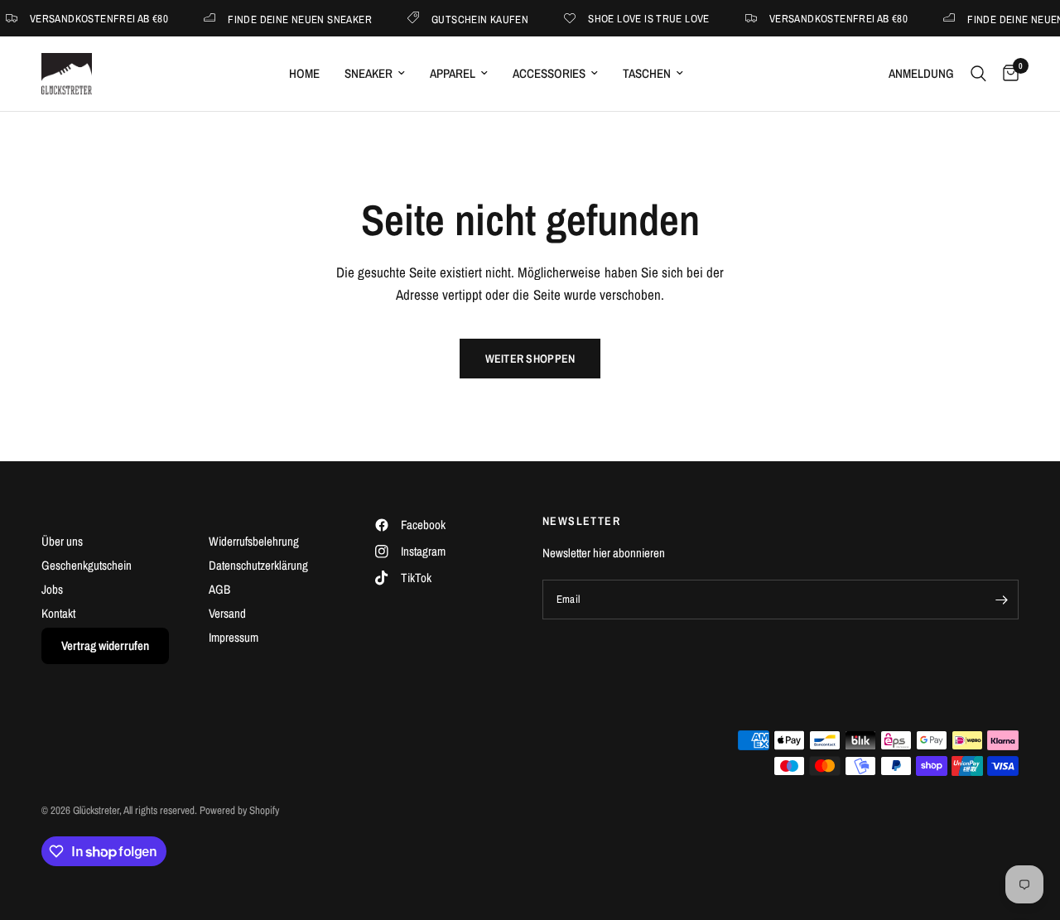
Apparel (452, 73)
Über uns (62, 541)
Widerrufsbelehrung (254, 541)
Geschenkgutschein (86, 565)
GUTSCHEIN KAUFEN (474, 18)
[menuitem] (304, 73)
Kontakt (58, 613)
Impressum (233, 637)
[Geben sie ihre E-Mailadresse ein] (1002, 599)
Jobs (52, 589)
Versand (227, 613)
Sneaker (368, 73)
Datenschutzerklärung (258, 565)
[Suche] (978, 73)
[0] (1007, 73)
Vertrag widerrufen (105, 645)
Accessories (549, 73)
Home (304, 73)
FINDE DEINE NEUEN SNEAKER (294, 18)
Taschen (647, 73)
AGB (219, 589)
